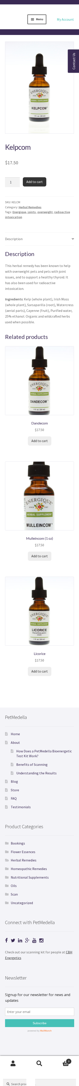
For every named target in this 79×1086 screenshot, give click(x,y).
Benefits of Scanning (32, 764)
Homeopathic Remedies (29, 869)
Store (15, 790)
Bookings (18, 843)
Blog (14, 781)
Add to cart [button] (39, 441)
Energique (19, 212)
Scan (14, 894)
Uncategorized (22, 903)
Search (39, 1063)
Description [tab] (14, 239)
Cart (61, 1060)
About (15, 742)
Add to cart (34, 181)
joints (32, 212)
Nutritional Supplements (30, 877)
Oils (14, 885)
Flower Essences (23, 852)
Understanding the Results (36, 773)
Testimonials (21, 807)
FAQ (14, 798)
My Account (65, 19)
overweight (45, 212)
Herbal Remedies (30, 207)
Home (15, 734)
